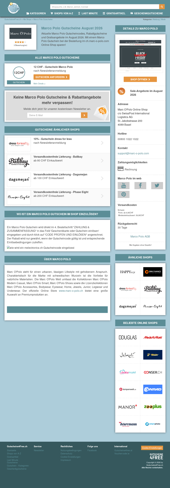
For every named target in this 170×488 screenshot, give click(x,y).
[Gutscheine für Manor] (128, 407)
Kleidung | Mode (159, 19)
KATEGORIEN (37, 13)
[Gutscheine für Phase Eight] (153, 306)
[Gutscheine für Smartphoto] (153, 424)
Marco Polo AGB (140, 236)
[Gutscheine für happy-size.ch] (128, 272)
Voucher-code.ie (121, 453)
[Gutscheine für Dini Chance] (153, 272)
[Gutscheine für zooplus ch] (153, 407)
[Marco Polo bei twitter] (157, 186)
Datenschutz (66, 453)
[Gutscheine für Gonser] (153, 372)
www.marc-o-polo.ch (71, 291)
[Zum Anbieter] (140, 55)
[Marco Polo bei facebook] (140, 186)
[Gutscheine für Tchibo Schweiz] (153, 355)
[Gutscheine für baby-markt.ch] (128, 372)
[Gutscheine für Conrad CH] (153, 389)
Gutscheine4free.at (123, 450)
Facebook (92, 450)
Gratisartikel (12, 457)
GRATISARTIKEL (115, 13)
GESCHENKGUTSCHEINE (148, 13)
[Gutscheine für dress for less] (128, 289)
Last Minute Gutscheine (12, 461)
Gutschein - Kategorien (18, 465)
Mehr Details (39, 83)
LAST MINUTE (89, 13)
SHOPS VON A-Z (63, 13)
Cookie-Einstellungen (71, 457)
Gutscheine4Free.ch (154, 465)
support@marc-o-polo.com (133, 153)
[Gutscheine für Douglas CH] (128, 337)
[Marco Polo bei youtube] (123, 186)
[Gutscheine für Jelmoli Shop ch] (128, 355)
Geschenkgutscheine (16, 469)
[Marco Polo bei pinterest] (123, 195)
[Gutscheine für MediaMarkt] (153, 337)
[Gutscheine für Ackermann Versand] (128, 424)
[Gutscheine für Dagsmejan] (128, 306)
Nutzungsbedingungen (71, 450)
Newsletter (39, 450)
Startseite (11, 450)
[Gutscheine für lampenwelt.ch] (128, 389)
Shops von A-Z (14, 453)
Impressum (66, 460)
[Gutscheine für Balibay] (153, 289)
